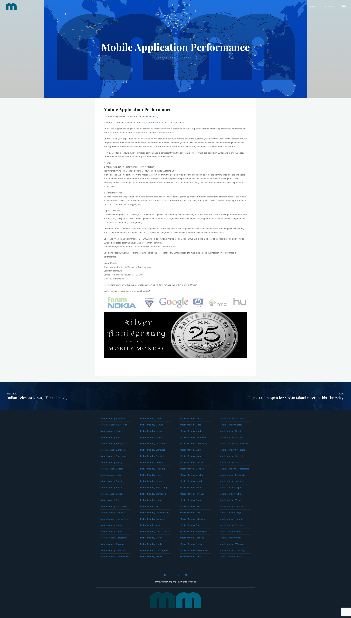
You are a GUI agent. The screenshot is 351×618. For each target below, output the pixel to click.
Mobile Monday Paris (190, 525)
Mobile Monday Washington (233, 550)
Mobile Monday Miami (190, 449)
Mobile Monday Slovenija (232, 456)
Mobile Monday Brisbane (112, 493)
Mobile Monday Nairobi (191, 487)
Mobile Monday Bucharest (113, 506)
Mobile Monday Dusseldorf (153, 443)
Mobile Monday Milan (190, 456)
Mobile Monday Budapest (112, 512)
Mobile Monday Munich (191, 481)
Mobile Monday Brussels (112, 500)
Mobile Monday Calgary (112, 525)
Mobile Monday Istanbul (151, 500)
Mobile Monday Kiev (150, 525)
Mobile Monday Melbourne (193, 437)
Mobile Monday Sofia (230, 462)
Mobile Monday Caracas (112, 531)
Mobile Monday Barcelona (113, 456)
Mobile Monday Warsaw (232, 544)
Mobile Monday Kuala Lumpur (154, 531)
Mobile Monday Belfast (111, 468)
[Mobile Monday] (11, 6)
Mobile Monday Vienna (231, 531)
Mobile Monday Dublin (151, 437)
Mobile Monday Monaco (191, 462)
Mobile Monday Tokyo (230, 512)
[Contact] (164, 575)
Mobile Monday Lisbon (151, 537)
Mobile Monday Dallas (151, 418)
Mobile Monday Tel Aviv (231, 506)
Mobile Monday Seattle (231, 424)
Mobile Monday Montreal (192, 468)
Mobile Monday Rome (190, 556)
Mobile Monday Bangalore (113, 443)
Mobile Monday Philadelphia (193, 531)
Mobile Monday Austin (111, 437)
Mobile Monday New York (192, 493)
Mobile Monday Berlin (110, 474)
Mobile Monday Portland (192, 537)
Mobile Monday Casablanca (114, 537)
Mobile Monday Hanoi (151, 474)
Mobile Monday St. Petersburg (234, 468)
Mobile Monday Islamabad (153, 493)
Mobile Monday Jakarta (151, 506)
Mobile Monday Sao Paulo (232, 418)
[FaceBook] (172, 575)
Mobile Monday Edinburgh (152, 449)
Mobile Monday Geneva (151, 462)
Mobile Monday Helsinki (151, 481)
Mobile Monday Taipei (230, 487)
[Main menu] (343, 6)
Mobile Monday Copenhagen (114, 556)
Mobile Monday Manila (191, 431)
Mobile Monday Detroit (151, 431)
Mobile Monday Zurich (230, 556)
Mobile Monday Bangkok (112, 449)
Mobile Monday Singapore (232, 449)
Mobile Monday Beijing (111, 462)
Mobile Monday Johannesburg (154, 512)
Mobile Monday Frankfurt (152, 456)
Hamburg (153, 116)
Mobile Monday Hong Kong (153, 487)
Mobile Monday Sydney (231, 481)
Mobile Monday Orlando (191, 500)
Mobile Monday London (151, 544)
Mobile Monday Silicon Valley (234, 443)
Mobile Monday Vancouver (233, 525)
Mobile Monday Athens (111, 431)
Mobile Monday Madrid (151, 556)
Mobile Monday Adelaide (112, 418)
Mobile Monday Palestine (192, 518)
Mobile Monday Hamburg (152, 468)
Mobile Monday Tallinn (231, 493)
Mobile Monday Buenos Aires (114, 518)
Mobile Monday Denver (151, 424)
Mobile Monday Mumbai (191, 474)
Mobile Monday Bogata (111, 481)
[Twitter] (186, 575)
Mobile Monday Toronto (231, 518)
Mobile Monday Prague (191, 544)
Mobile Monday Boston (111, 487)
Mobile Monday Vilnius (230, 537)
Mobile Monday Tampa (231, 500)
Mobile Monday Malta (190, 424)
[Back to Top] (340, 607)
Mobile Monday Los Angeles (154, 550)
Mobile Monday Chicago (112, 544)
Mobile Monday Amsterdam (114, 424)
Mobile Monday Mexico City (193, 443)
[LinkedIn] (179, 575)
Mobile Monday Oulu (190, 512)
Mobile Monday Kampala (152, 518)
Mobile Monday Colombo (112, 550)
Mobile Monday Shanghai (232, 437)
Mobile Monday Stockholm (233, 474)
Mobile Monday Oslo (190, 506)
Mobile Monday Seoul (230, 431)
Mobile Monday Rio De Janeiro (194, 550)
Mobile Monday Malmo (191, 418)
